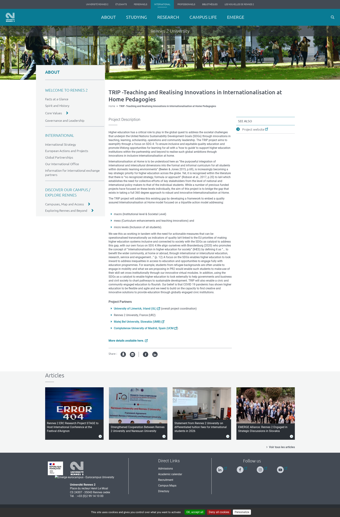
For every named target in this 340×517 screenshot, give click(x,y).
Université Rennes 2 (97, 4)
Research (168, 17)
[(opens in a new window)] (84, 477)
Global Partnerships (59, 157)
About (108, 17)
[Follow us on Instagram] (262, 468)
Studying (136, 17)
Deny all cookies (219, 512)
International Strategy (60, 144)
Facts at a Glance (56, 99)
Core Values (53, 113)
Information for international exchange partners (72, 173)
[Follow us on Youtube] (282, 468)
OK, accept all (194, 512)
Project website (253, 129)
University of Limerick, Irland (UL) (135, 308)
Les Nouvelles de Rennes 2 (239, 4)
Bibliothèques (209, 4)
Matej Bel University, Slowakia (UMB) (137, 321)
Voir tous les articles (282, 447)
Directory (163, 491)
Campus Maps (167, 485)
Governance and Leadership (64, 120)
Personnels (140, 4)
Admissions (165, 468)
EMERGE (235, 17)
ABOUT (52, 72)
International (162, 4)
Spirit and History (57, 105)
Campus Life (203, 17)
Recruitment (165, 480)
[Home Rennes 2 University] (10, 17)
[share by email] (132, 354)
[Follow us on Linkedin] (222, 468)
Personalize (242, 512)
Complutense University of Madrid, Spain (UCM (144, 328)
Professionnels (186, 4)
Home (112, 106)
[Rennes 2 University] (77, 468)
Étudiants (121, 4)
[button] (332, 17)
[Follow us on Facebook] (242, 468)
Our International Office (62, 164)
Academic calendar (170, 474)
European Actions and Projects (66, 151)
